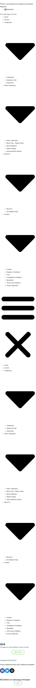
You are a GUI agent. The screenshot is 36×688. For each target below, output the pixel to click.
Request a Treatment (13, 272)
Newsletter (10, 280)
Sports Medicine (12, 146)
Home (6, 17)
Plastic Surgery (11, 148)
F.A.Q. (8, 275)
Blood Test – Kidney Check (15, 143)
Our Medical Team (12, 211)
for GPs (6, 20)
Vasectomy (10, 83)
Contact (9, 269)
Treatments (10, 77)
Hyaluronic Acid (11, 80)
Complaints (30, 664)
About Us (9, 209)
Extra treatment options (14, 151)
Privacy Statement (12, 285)
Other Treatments (12, 140)
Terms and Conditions (14, 283)
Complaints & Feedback (14, 277)
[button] (18, 326)
